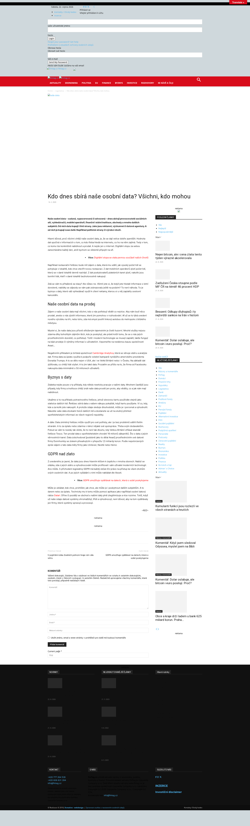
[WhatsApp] (88, 209)
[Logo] (53, 78)
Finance (106, 82)
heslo (50, 35)
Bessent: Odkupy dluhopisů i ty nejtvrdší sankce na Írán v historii (176, 313)
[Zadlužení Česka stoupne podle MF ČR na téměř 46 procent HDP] (178, 274)
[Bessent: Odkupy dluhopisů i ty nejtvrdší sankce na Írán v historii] (178, 303)
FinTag (161, 375)
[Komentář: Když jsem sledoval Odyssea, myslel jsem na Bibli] (178, 528)
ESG (160, 420)
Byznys (119, 82)
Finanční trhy (164, 382)
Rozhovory (147, 82)
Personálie (163, 434)
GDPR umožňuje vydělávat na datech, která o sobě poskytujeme (127, 556)
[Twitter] (88, 6)
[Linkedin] (95, 209)
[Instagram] (86, 6)
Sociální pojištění (166, 423)
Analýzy (162, 402)
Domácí (162, 378)
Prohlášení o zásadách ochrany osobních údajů (70, 44)
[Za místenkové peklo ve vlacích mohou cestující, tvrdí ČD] (125, 712)
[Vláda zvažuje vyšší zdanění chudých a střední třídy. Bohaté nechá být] (125, 740)
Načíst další (160, 356)
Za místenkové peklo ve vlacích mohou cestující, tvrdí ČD (122, 722)
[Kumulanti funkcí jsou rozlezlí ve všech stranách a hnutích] (178, 492)
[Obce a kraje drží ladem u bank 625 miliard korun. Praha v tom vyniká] (178, 602)
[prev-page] (156, 629)
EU (96, 82)
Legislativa (59, 91)
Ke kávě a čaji (165, 82)
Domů (50, 91)
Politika (86, 82)
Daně (160, 392)
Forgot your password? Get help (63, 41)
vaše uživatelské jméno (59, 25)
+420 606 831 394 (57, 780)
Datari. (57, 495)
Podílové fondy (165, 399)
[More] (101, 209)
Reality (161, 444)
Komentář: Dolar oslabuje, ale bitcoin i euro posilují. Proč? (174, 342)
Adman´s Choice (166, 468)
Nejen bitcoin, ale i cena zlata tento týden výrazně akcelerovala (178, 256)
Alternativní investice (168, 416)
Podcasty (162, 437)
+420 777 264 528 (57, 777)
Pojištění (162, 413)
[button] (198, 80)
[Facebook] (84, 6)
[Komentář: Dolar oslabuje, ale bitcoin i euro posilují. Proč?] (178, 332)
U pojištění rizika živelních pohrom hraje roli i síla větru (70, 556)
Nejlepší (162, 228)
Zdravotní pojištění (167, 441)
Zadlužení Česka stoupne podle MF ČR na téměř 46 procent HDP (177, 284)
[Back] (94, 6)
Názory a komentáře (168, 371)
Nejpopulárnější (165, 232)
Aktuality (55, 82)
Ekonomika (71, 82)
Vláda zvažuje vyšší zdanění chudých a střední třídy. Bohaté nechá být (122, 752)
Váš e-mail (53, 59)
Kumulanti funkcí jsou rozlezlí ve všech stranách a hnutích (177, 507)
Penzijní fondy (165, 409)
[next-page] (158, 629)
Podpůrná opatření (167, 430)
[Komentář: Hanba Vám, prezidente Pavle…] (125, 683)
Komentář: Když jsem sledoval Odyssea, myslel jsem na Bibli (175, 544)
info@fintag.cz (54, 783)
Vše (160, 225)
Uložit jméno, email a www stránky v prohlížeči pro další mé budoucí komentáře (88, 637)
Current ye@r (55, 651)
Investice (132, 82)
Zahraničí (162, 395)
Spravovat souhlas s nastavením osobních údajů (105, 807)
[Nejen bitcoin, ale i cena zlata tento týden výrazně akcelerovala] (178, 246)
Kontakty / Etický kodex (65, 12)
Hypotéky (163, 385)
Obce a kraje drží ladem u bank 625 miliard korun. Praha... (178, 618)
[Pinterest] (81, 209)
